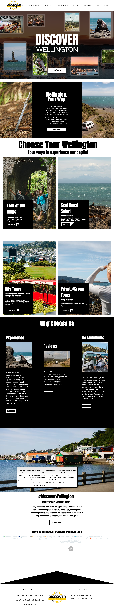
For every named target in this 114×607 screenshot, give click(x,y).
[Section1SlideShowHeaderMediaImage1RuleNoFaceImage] (57, 487)
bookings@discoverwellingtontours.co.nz (83, 595)
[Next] (107, 460)
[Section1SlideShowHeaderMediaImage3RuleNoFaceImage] (55, 487)
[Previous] (7, 460)
